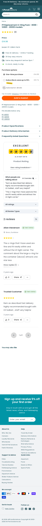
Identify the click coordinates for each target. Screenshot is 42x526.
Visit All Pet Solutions (10, 445)
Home (4, 21)
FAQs (4, 459)
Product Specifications (13, 126)
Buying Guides (7, 483)
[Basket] (34, 9)
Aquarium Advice (8, 474)
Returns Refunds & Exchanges (28, 440)
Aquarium (25, 459)
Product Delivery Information (15, 131)
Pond (23, 462)
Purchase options (9, 70)
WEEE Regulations (27, 450)
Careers (5, 436)
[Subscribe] (32, 419)
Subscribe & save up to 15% (18, 81)
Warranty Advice (27, 444)
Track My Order (27, 433)
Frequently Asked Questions (15, 136)
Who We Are (6, 433)
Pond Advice (7, 471)
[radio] (4, 74)
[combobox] (21, 14)
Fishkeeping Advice (9, 468)
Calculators (6, 480)
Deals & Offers (26, 465)
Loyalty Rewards (8, 439)
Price (4, 38)
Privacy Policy (26, 447)
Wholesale (6, 442)
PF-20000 (6, 119)
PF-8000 (5, 115)
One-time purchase (14, 74)
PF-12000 (5, 117)
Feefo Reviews (7, 448)
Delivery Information (29, 436)
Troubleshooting (8, 462)
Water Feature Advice (10, 477)
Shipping (15, 94)
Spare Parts (25, 468)
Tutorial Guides (7, 465)
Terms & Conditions (28, 453)
